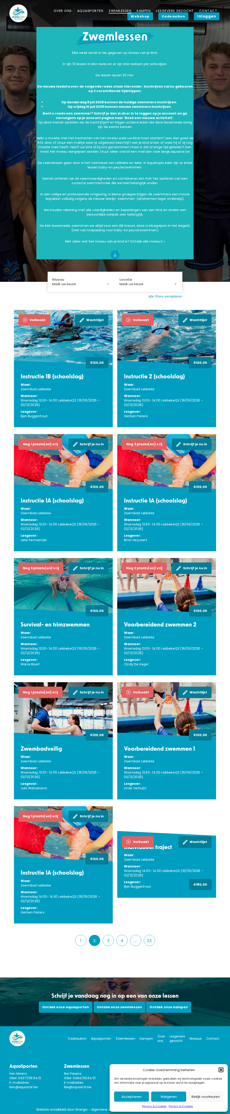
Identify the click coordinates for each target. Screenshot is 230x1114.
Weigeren (169, 1096)
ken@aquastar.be (23, 1087)
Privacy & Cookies (154, 1106)
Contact (212, 1038)
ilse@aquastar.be (78, 1087)
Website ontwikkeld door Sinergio (62, 1109)
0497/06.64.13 (29, 1078)
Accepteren (132, 1096)
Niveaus (196, 1038)
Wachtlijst (95, 320)
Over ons (161, 1038)
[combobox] (81, 282)
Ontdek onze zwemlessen (119, 1007)
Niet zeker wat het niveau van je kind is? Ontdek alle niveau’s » (115, 241)
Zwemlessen (125, 1038)
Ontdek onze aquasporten (65, 1007)
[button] (221, 1070)
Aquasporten (101, 1038)
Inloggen (206, 16)
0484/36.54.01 (84, 1078)
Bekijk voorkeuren (206, 1096)
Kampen (146, 1038)
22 (149, 940)
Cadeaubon (77, 1038)
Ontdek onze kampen (169, 1007)
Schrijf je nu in (92, 444)
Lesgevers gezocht (177, 1038)
